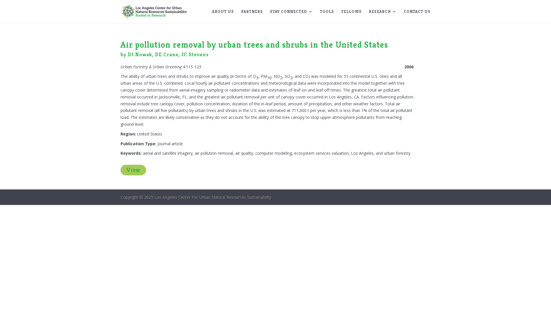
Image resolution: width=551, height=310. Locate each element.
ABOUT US (223, 11)
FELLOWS (351, 11)
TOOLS (327, 11)
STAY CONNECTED (288, 11)
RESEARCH (380, 11)
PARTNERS (252, 11)
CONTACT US (417, 11)
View (133, 170)
